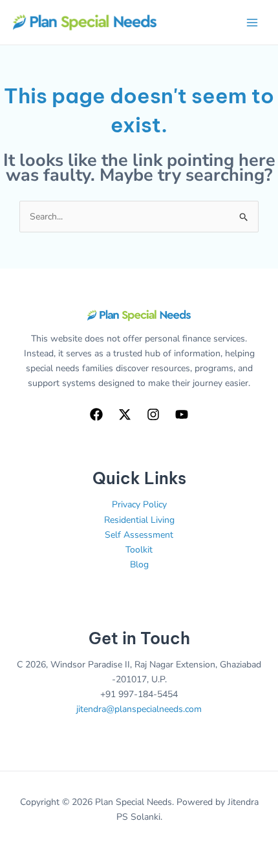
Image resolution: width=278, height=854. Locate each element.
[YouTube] (181, 414)
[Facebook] (96, 414)
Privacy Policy (139, 504)
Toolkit (139, 550)
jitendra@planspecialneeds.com (139, 709)
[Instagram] (153, 414)
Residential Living (139, 520)
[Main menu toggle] (252, 22)
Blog (139, 564)
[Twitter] (124, 414)
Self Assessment (139, 535)
